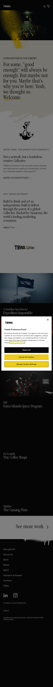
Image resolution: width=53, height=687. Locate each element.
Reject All (27, 350)
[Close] (48, 320)
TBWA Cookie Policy (17, 343)
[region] (26, 343)
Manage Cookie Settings (27, 364)
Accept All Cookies (26, 357)
